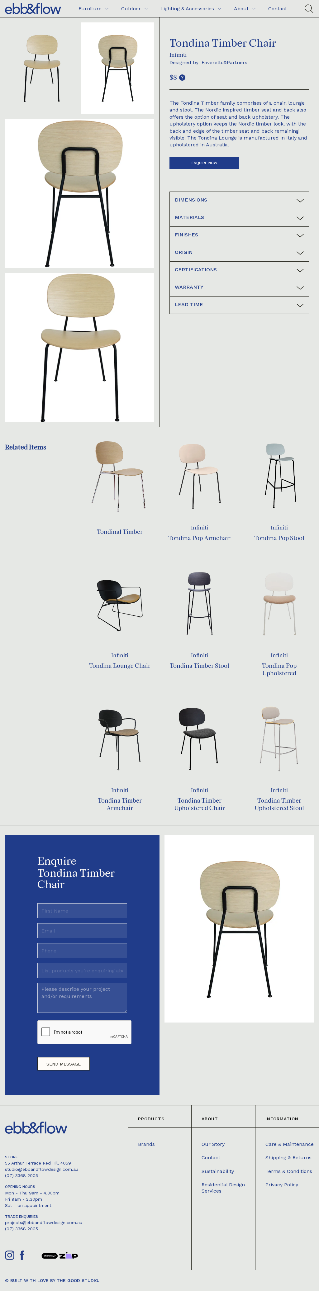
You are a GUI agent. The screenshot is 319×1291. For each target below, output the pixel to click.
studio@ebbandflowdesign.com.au (41, 1169)
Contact (211, 1157)
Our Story (213, 1144)
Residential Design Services (223, 1188)
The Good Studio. (78, 1280)
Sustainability (218, 1171)
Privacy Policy (281, 1185)
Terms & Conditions (288, 1171)
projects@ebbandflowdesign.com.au (43, 1222)
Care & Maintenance (289, 1144)
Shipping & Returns (288, 1157)
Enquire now (204, 163)
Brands (146, 1144)
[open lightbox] (41, 68)
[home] (33, 8)
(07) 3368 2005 (21, 1175)
